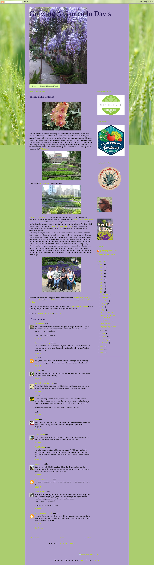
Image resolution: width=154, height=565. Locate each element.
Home (34, 86)
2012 (102, 283)
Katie (37, 419)
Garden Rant (49, 300)
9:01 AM (38, 508)
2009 (102, 292)
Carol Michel (39, 324)
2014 (102, 277)
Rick (42, 149)
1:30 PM (38, 523)
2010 (102, 289)
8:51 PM (38, 353)
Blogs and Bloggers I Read (49, 86)
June (104, 310)
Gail (36, 396)
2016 (102, 271)
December (105, 295)
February (105, 340)
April (104, 334)
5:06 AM (38, 391)
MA (36, 358)
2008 (102, 347)
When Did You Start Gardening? (108, 317)
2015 (102, 274)
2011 (102, 286)
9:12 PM (38, 366)
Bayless (46, 149)
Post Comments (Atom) (66, 543)
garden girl (39, 464)
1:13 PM (38, 487)
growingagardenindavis (43, 479)
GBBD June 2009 (107, 313)
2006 (102, 353)
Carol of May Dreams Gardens (65, 300)
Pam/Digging (40, 447)
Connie (37, 370)
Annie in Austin (40, 491)
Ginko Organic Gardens (39, 217)
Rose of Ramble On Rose (79, 306)
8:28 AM (38, 415)
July (103, 307)
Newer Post (35, 538)
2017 (102, 268)
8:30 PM (38, 338)
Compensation (106, 324)
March (104, 337)
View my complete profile (106, 254)
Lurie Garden (44, 183)
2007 (102, 350)
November (105, 298)
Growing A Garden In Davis (70, 14)
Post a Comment (38, 528)
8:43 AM (38, 442)
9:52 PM (38, 378)
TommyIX (81, 560)
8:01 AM (38, 474)
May (103, 330)
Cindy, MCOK (40, 434)
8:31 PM (38, 459)
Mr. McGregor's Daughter (44, 383)
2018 (102, 265)
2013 (102, 280)
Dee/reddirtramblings (43, 343)
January (105, 343)
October (105, 301)
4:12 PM (38, 430)
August (104, 304)
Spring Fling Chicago (108, 327)
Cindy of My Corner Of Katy (62, 226)
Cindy (81, 300)
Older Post (87, 538)
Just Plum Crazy (107, 321)
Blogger (97, 560)
